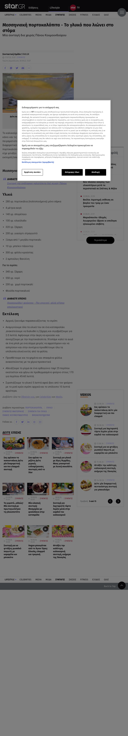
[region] (64, 140)
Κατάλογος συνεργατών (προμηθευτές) (38, 162)
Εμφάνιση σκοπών (32, 172)
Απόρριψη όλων (72, 172)
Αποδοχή (96, 172)
